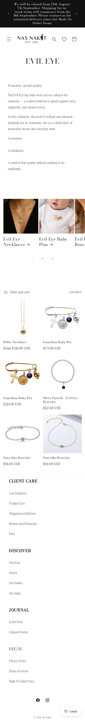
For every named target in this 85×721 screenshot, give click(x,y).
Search (13, 573)
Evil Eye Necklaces (14, 242)
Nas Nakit (46, 717)
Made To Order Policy (21, 681)
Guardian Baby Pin (57, 342)
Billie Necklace (15, 342)
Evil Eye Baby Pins (53, 242)
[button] (9, 39)
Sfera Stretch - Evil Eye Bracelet (60, 400)
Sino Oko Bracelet (16, 458)
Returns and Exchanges (23, 524)
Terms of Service (19, 671)
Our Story (15, 563)
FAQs (12, 534)
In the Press (16, 622)
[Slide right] (53, 259)
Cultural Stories (18, 632)
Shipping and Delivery (22, 514)
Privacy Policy (18, 661)
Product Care (17, 503)
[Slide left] (33, 259)
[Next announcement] (77, 13)
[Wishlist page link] (64, 39)
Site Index (15, 593)
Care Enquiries (17, 493)
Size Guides (15, 583)
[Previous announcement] (8, 13)
